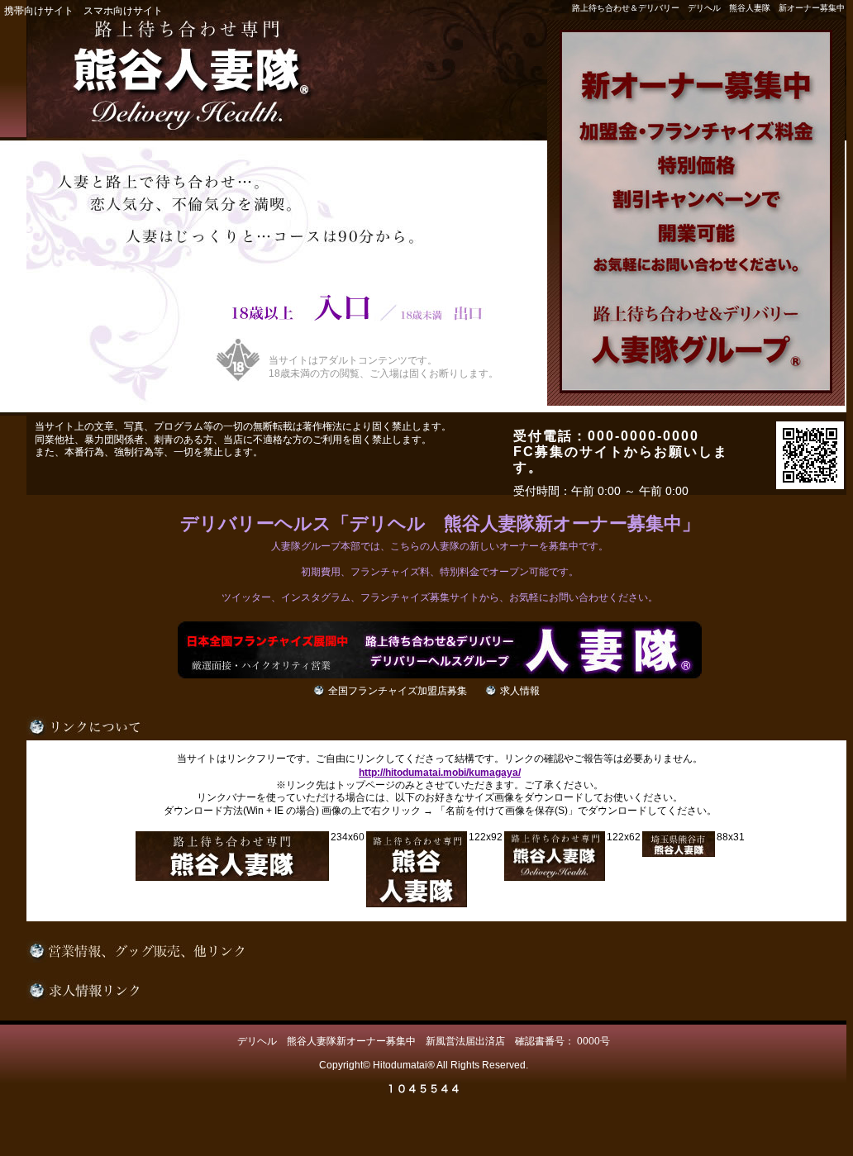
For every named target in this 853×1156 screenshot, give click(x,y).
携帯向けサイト (39, 11)
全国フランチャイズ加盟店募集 (397, 691)
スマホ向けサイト (123, 11)
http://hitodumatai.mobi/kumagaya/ (440, 772)
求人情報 (520, 691)
